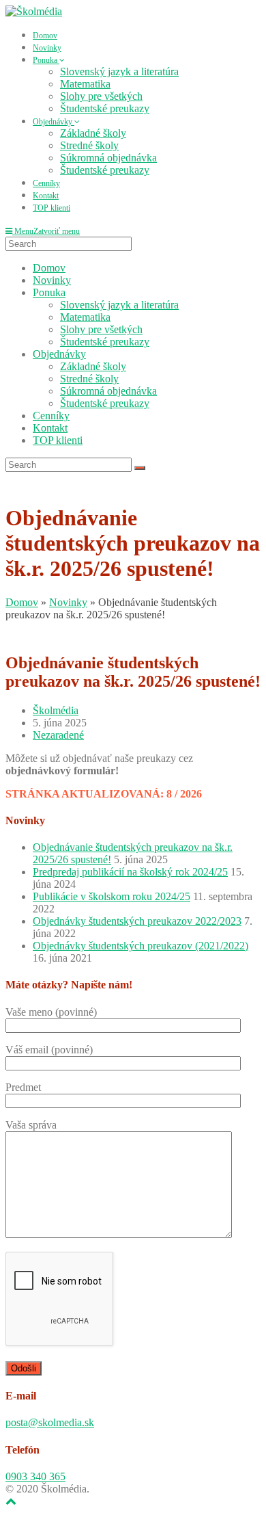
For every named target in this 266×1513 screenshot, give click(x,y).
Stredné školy (89, 378)
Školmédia (55, 710)
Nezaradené (58, 735)
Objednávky (59, 354)
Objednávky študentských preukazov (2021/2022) (140, 945)
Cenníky (51, 415)
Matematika (85, 317)
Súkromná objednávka (108, 391)
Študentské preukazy (104, 341)
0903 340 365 (35, 1476)
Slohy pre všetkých (101, 329)
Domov (49, 268)
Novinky (52, 280)
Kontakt (50, 428)
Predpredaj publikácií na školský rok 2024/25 (130, 872)
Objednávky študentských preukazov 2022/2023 (137, 921)
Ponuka (49, 292)
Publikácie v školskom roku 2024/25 (111, 896)
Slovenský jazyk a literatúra (119, 305)
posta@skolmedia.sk (49, 1422)
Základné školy (93, 366)
